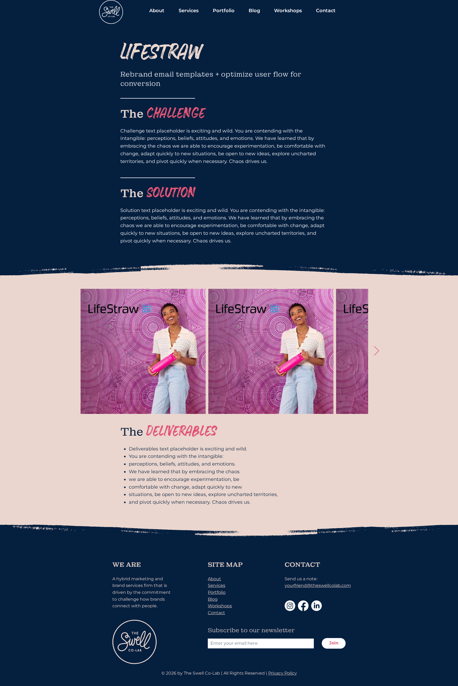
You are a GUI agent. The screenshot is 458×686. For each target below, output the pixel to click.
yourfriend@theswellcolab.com (318, 585)
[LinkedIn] (316, 605)
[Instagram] (290, 605)
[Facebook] (303, 605)
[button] (156, 10)
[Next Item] (376, 351)
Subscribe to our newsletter (251, 630)
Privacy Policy (282, 673)
